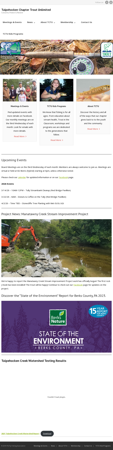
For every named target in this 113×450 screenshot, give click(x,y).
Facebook (63, 177)
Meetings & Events (40, 446)
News (53, 446)
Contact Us (88, 446)
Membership (75, 446)
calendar (22, 177)
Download (47, 433)
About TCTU (63, 446)
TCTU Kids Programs (103, 446)
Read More (19, 136)
